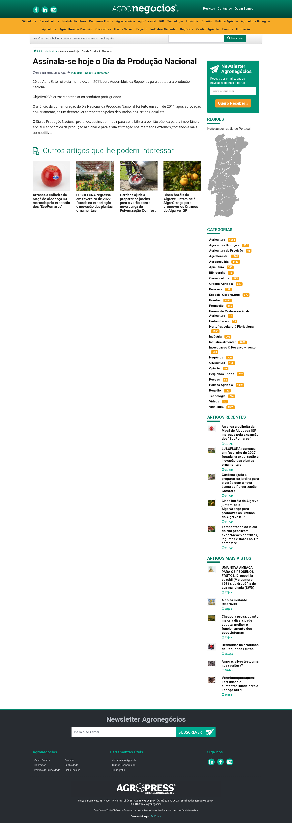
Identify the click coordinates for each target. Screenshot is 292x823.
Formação (243, 29)
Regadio (141, 29)
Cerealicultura (49, 21)
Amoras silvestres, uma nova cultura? (240, 663)
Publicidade (71, 764)
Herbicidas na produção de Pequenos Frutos (240, 647)
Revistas (209, 8)
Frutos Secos (123, 29)
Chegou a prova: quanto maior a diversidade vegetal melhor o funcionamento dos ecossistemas (240, 624)
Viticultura (29, 21)
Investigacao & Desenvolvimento (232, 347)
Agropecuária (125, 21)
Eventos (227, 29)
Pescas (214, 379)
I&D (161, 21)
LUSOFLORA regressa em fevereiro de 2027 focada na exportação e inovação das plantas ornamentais (94, 202)
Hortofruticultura (74, 21)
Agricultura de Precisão (75, 29)
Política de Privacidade (47, 769)
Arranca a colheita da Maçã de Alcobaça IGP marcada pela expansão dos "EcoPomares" (51, 201)
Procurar (236, 38)
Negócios (186, 29)
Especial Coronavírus (224, 295)
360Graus (156, 816)
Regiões (38, 38)
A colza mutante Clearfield (234, 602)
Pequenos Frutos (101, 21)
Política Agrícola (226, 21)
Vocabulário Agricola (124, 760)
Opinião (206, 21)
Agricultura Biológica (255, 21)
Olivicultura (103, 29)
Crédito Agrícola (207, 29)
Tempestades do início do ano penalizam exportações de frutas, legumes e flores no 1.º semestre (240, 535)
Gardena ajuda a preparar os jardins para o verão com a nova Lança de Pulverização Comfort (138, 202)
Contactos (225, 8)
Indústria (192, 21)
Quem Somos (244, 8)
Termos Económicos (86, 38)
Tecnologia (175, 21)
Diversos (215, 289)
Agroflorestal (147, 21)
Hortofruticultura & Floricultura (231, 326)
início (40, 51)
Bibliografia (107, 38)
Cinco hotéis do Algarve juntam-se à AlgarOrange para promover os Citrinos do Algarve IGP (180, 202)
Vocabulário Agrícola (58, 38)
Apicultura (49, 29)
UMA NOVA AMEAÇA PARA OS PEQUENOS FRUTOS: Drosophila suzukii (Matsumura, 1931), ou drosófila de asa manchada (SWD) (239, 577)
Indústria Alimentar (163, 29)
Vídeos (214, 401)
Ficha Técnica (72, 769)
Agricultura (217, 239)
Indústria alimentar (96, 72)
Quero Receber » (233, 103)
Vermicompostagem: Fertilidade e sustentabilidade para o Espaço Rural (240, 684)
